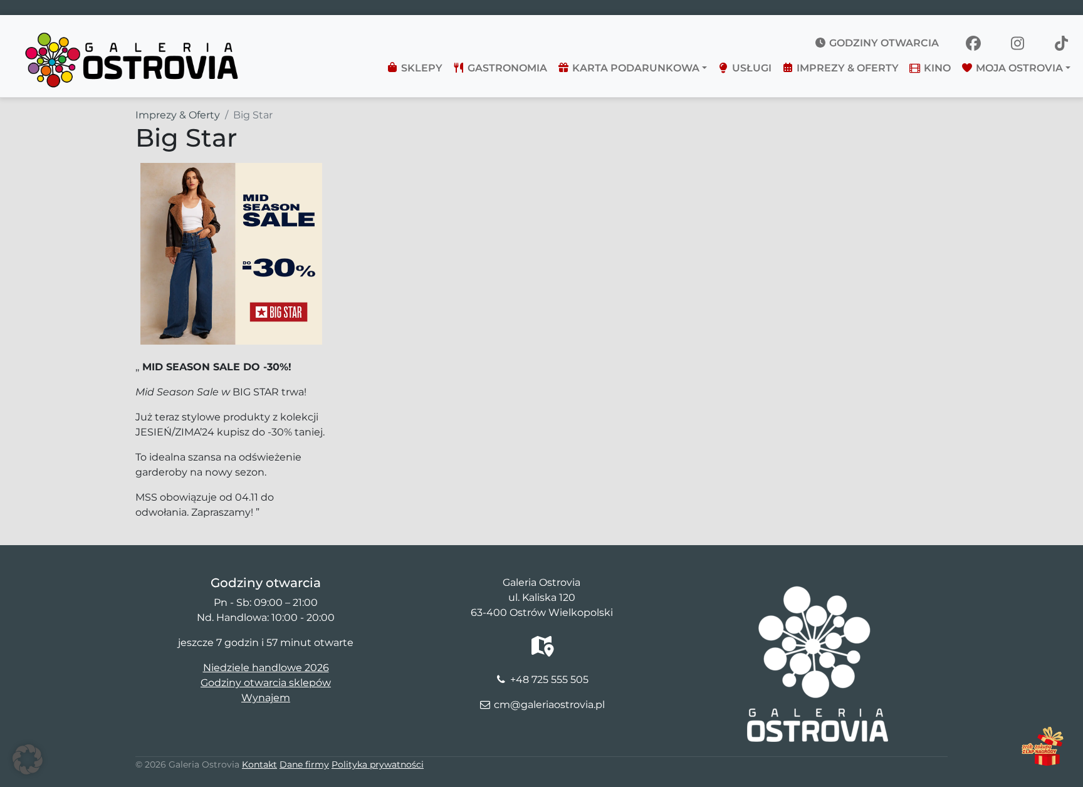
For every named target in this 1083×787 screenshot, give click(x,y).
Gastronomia (506, 68)
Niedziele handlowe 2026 (266, 668)
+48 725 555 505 (549, 679)
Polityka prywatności (378, 764)
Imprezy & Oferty (846, 68)
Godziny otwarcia (883, 43)
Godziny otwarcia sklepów (266, 683)
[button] (27, 759)
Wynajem (265, 698)
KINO (936, 68)
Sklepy (420, 68)
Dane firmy (304, 764)
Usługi (751, 68)
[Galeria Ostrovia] (133, 35)
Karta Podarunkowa (634, 68)
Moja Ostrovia (1018, 68)
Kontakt (259, 764)
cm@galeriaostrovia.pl (549, 705)
